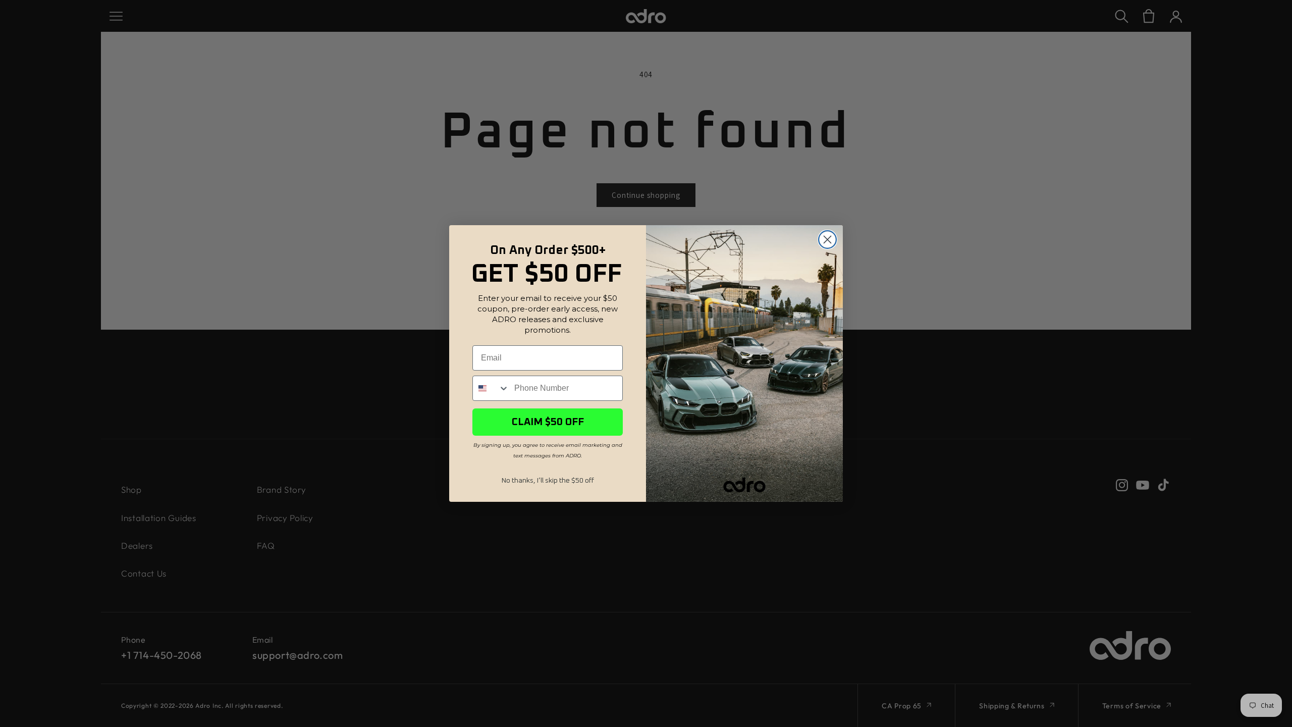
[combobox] (491, 388)
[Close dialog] (827, 239)
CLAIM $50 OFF (548, 422)
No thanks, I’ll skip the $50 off (548, 480)
